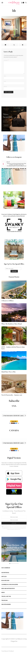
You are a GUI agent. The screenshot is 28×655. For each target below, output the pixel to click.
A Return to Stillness (7, 301)
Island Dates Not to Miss (8, 372)
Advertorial (5, 572)
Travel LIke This (6, 596)
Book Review (5, 580)
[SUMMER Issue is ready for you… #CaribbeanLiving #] (14, 180)
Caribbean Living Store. (14, 146)
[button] (9, 563)
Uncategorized (6, 604)
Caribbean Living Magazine (9, 584)
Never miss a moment (14, 202)
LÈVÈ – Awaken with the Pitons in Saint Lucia (13, 348)
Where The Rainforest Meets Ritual (11, 324)
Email (5, 81)
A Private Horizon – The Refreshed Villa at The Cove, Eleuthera (14, 548)
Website (5, 86)
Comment (6, 60)
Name (5, 76)
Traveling (4, 600)
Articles (4, 576)
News (3, 592)
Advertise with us (14, 254)
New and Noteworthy (8, 588)
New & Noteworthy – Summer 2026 (11, 395)
